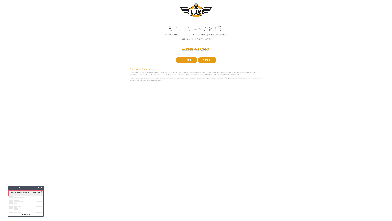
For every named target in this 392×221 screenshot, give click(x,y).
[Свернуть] (42, 188)
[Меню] (9, 188)
